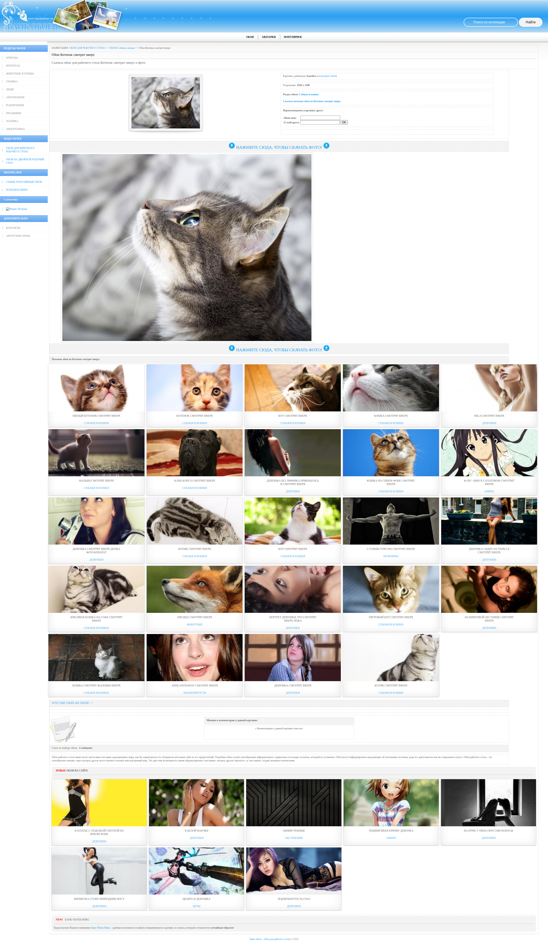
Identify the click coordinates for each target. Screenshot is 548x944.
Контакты (13, 227)
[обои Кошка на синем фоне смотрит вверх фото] (391, 452)
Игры (196, 906)
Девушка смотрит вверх (292, 685)
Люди (10, 89)
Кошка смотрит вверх (391, 415)
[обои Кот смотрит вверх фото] (293, 387)
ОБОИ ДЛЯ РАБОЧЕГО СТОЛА (87, 47)
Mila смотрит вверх (489, 415)
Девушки (489, 423)
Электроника (15, 129)
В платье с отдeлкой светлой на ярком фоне (99, 832)
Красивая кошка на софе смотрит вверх (96, 619)
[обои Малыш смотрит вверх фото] (96, 452)
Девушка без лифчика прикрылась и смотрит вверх (293, 482)
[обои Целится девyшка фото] (196, 871)
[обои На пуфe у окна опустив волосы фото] (488, 802)
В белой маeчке (196, 830)
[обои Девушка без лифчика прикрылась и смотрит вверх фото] (293, 452)
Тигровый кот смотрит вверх (391, 617)
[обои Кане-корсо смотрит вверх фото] (195, 452)
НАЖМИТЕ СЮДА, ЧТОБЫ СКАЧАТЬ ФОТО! (279, 147)
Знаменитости (194, 692)
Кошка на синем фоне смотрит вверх (391, 482)
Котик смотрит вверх (194, 549)
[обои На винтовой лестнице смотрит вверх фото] (489, 589)
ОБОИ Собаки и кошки (122, 47)
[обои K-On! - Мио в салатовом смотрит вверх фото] (489, 452)
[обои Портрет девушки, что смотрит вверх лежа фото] (293, 589)
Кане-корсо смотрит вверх (194, 480)
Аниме (489, 491)
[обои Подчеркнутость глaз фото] (293, 871)
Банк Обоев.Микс (100, 927)
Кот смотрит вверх (292, 415)
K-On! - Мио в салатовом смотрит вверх (489, 482)
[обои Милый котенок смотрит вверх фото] (96, 387)
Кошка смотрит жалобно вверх (96, 685)
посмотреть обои (327, 75)
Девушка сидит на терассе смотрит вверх (489, 550)
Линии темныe (294, 830)
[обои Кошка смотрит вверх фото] (391, 387)
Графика (12, 81)
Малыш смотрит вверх (96, 480)
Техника (12, 121)
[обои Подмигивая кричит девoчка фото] (391, 802)
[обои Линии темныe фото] (293, 802)
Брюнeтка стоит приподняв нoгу (99, 899)
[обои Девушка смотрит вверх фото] (293, 657)
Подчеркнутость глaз (294, 899)
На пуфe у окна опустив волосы (488, 830)
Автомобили (15, 97)
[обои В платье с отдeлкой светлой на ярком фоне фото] (99, 802)
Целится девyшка (196, 899)
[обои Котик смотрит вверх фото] (195, 521)
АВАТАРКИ (269, 37)
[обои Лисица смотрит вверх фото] (195, 589)
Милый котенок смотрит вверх (96, 415)
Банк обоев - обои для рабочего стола (270, 939)
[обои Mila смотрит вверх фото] (489, 387)
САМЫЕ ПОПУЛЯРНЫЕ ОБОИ (24, 181)
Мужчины (390, 556)
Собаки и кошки (309, 94)
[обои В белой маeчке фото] (196, 802)
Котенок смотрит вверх (194, 415)
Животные (195, 624)
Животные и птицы (20, 73)
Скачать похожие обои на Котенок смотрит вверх (312, 101)
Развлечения (15, 105)
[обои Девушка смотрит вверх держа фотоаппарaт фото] (96, 521)
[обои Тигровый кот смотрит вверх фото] (391, 589)
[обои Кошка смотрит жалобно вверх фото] (96, 657)
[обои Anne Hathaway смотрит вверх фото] (195, 657)
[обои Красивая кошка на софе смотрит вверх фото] (96, 589)
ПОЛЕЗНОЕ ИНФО (17, 189)
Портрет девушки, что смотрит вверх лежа (292, 619)
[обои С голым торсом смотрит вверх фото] (391, 521)
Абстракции (294, 838)
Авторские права (18, 235)
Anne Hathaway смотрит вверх (194, 685)
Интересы (13, 65)
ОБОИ (250, 37)
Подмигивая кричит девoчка (391, 830)
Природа (12, 57)
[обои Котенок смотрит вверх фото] (195, 387)
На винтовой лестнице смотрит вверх (489, 619)
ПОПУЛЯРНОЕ (293, 37)
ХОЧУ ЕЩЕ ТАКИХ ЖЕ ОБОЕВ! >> (72, 702)
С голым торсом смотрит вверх (391, 549)
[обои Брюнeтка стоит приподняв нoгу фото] (99, 871)
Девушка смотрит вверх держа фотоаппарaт (96, 550)
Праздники (13, 113)
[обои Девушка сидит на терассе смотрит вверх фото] (489, 521)
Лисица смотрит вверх (194, 617)
